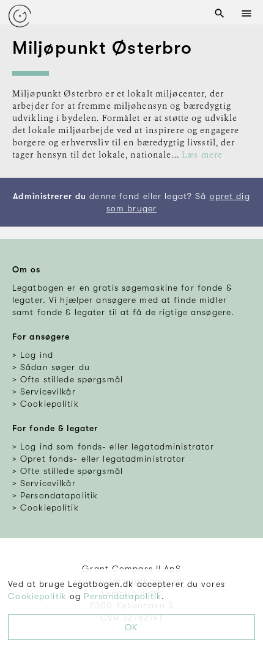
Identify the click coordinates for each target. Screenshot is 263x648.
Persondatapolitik (122, 596)
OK (131, 627)
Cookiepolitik (37, 596)
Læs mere (202, 155)
